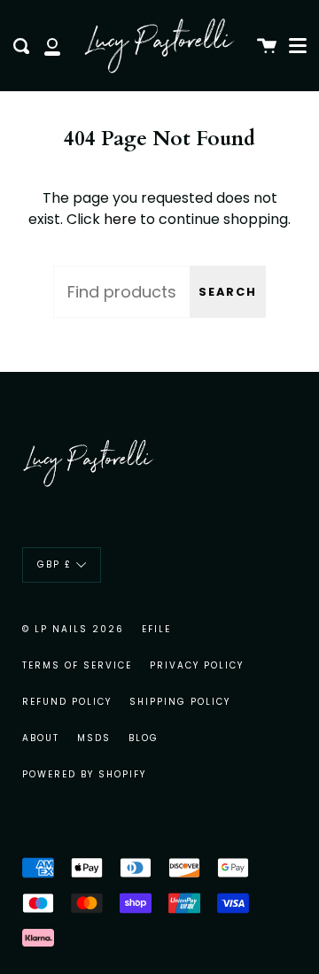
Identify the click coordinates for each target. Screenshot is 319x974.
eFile (156, 629)
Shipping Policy (179, 701)
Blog (143, 738)
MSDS (94, 738)
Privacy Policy (197, 665)
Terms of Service (77, 665)
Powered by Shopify (84, 774)
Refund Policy (67, 701)
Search (227, 291)
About (40, 738)
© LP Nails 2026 (73, 629)
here (120, 219)
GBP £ (54, 564)
